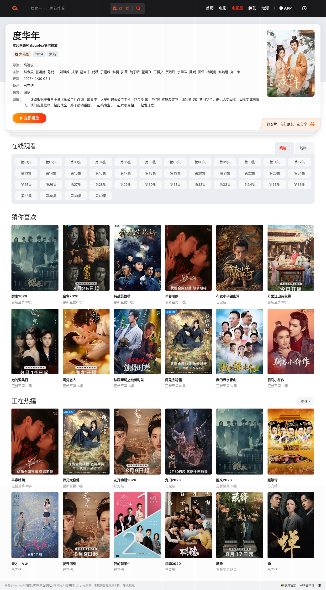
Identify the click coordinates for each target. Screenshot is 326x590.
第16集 (100, 173)
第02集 (51, 162)
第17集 (126, 173)
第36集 (299, 184)
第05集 (125, 162)
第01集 (26, 162)
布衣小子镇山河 (228, 296)
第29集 (125, 184)
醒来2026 (19, 296)
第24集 (299, 173)
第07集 (175, 162)
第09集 (225, 162)
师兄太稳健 (173, 380)
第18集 (150, 173)
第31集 (175, 184)
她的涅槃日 (19, 380)
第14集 (51, 173)
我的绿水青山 (226, 380)
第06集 (150, 162)
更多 (304, 401)
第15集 (76, 173)
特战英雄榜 (122, 296)
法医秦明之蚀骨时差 (129, 380)
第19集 (175, 173)
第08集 (200, 162)
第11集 (275, 162)
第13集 (26, 173)
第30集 (150, 184)
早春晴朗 (172, 296)
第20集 (200, 173)
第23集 (274, 173)
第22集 (250, 173)
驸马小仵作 (276, 380)
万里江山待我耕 (279, 296)
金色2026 (70, 296)
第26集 (51, 184)
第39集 (75, 196)
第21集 (225, 173)
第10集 (250, 162)
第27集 (76, 184)
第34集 (249, 184)
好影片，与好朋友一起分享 (287, 124)
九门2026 (173, 480)
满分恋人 (69, 380)
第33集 (225, 184)
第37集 (26, 196)
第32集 (200, 184)
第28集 (100, 184)
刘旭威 (64, 72)
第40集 (100, 196)
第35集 (274, 184)
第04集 (100, 162)
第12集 (299, 162)
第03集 (75, 162)
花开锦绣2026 (125, 480)
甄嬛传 (273, 480)
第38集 (51, 196)
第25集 (26, 184)
